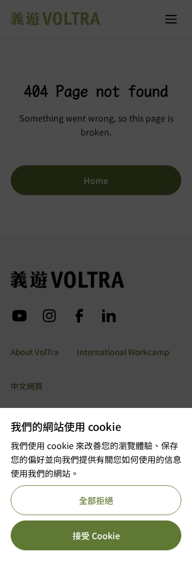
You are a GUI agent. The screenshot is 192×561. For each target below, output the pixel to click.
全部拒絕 (96, 500)
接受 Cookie (96, 535)
